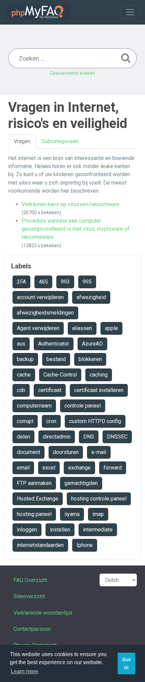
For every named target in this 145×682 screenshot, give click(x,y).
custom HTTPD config (95, 421)
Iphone (85, 545)
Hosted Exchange (37, 498)
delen (23, 436)
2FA (21, 282)
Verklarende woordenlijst (42, 613)
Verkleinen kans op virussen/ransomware (70, 204)
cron (51, 421)
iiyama (72, 514)
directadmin (56, 436)
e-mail (98, 452)
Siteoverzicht (29, 596)
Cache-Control (60, 374)
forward (113, 467)
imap (98, 514)
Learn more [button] (24, 671)
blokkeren (90, 359)
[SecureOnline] (37, 12)
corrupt (25, 421)
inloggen (27, 529)
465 (43, 282)
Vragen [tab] (22, 141)
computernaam (34, 405)
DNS (88, 436)
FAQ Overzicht (30, 580)
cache (24, 374)
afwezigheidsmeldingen (45, 313)
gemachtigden (81, 483)
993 (65, 282)
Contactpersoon (32, 629)
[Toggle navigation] (130, 12)
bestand (56, 359)
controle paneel (82, 405)
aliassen (82, 328)
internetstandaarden (40, 545)
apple (111, 328)
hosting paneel (34, 514)
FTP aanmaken (34, 483)
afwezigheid (91, 297)
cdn (21, 390)
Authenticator (53, 343)
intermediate (98, 529)
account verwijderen (40, 297)
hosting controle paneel (98, 498)
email (23, 467)
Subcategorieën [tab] (60, 141)
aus (21, 343)
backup (25, 359)
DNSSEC (117, 436)
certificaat (49, 390)
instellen (60, 529)
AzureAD (92, 343)
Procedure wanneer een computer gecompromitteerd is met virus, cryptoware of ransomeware (75, 229)
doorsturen (66, 452)
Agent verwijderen (38, 328)
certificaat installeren (98, 390)
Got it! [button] (126, 663)
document (28, 452)
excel (48, 467)
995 (87, 282)
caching (99, 374)
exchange (79, 467)
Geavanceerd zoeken (72, 73)
